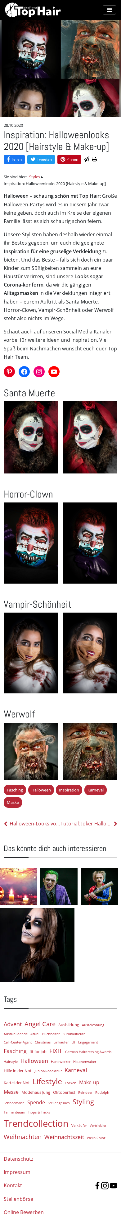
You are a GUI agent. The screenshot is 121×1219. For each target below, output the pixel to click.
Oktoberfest (64, 1092)
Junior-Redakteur (48, 1071)
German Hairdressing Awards (88, 1052)
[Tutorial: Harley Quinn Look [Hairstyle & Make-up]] (99, 886)
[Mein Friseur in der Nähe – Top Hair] (54, 9)
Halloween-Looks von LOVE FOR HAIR (35, 823)
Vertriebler (98, 1125)
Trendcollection (36, 1123)
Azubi (34, 1034)
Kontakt (13, 1185)
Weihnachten (23, 1136)
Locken (70, 1083)
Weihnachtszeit (64, 1137)
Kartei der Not (17, 1082)
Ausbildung (68, 1024)
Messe (11, 1092)
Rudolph (102, 1092)
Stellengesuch (59, 1103)
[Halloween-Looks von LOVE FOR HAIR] (18, 886)
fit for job (38, 1051)
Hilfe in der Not (18, 1070)
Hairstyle (11, 1062)
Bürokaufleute (73, 1034)
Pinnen (72, 159)
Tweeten (44, 159)
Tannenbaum (14, 1112)
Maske (13, 802)
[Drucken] (94, 159)
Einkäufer (61, 1042)
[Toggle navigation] (109, 9)
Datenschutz (18, 1158)
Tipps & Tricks (39, 1112)
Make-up (89, 1082)
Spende (36, 1102)
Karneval (95, 790)
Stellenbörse (18, 1199)
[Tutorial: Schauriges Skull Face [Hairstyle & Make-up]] (59, 945)
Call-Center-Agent (18, 1042)
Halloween (41, 790)
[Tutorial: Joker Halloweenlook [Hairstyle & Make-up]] (59, 886)
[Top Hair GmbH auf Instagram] (105, 1185)
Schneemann (14, 1103)
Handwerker (60, 1062)
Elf (73, 1042)
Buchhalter (51, 1034)
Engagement (88, 1042)
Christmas (43, 1042)
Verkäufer (79, 1125)
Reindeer (85, 1092)
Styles (34, 177)
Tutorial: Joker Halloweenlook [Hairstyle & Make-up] (85, 823)
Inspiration (69, 790)
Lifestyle (47, 1081)
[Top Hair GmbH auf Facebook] (97, 1185)
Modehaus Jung (35, 1092)
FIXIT (55, 1051)
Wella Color (96, 1138)
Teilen (16, 159)
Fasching (15, 790)
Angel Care (40, 1023)
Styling (83, 1101)
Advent (13, 1024)
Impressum (17, 1172)
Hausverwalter (84, 1062)
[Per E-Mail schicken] (86, 159)
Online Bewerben (24, 1212)
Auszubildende (16, 1034)
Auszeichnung (93, 1025)
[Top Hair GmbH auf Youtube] (113, 1185)
